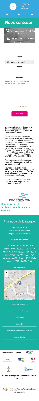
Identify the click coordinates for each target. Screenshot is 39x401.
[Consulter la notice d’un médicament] (31, 14)
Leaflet (15, 299)
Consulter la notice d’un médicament (19, 331)
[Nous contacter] (19, 14)
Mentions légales (19, 337)
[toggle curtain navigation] (36, 2)
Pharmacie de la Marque (24, 7)
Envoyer (19, 113)
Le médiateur (19, 318)
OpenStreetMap (23, 299)
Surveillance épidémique (19, 304)
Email (19, 67)
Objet (19, 57)
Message (19, 77)
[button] (19, 283)
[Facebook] (7, 14)
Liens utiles (19, 324)
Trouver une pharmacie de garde (19, 311)
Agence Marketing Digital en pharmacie (25, 390)
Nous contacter (19, 268)
